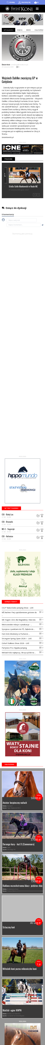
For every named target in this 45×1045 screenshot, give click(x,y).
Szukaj (12, 2)
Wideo (28, 30)
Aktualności (8, 30)
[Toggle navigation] (37, 8)
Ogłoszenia (9, 764)
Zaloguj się (25, 2)
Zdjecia (19, 30)
